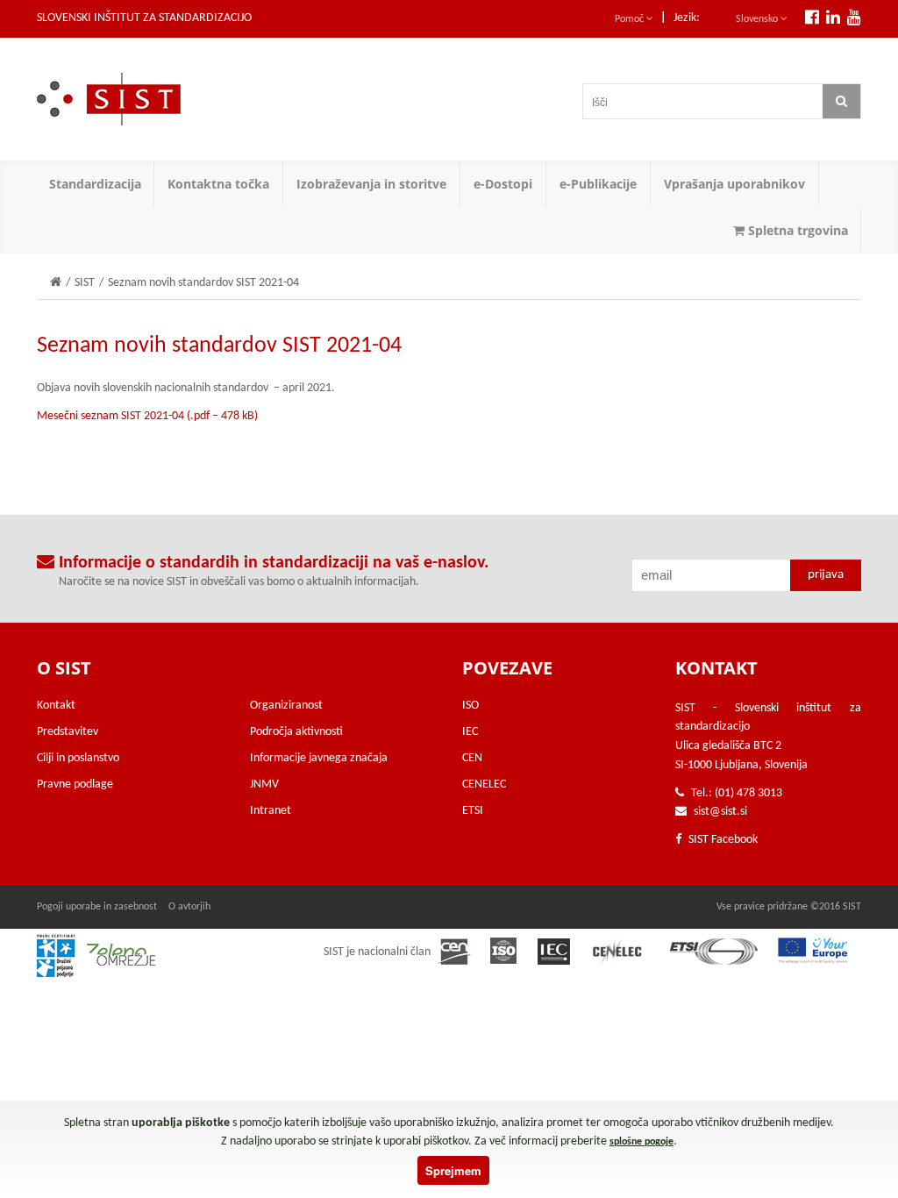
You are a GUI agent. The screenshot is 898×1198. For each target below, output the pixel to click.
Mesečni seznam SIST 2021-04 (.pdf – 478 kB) (147, 416)
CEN (472, 758)
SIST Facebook (722, 839)
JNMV (264, 784)
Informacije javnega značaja (319, 758)
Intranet (270, 810)
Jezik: (687, 18)
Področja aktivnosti (296, 731)
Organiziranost (286, 705)
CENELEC (484, 784)
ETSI (472, 810)
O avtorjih (189, 907)
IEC (470, 731)
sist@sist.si (720, 811)
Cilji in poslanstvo (78, 758)
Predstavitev (67, 731)
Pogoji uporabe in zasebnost (97, 907)
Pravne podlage (75, 784)
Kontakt (56, 705)
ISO (470, 705)
